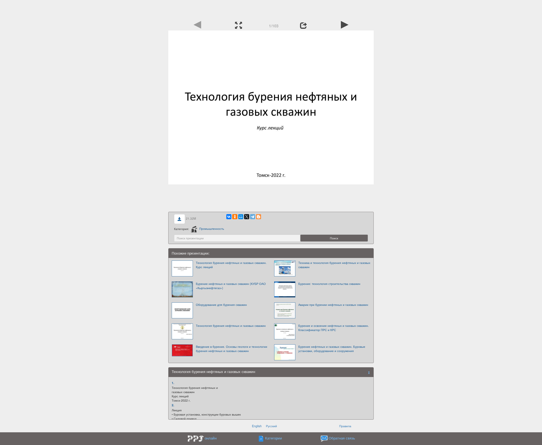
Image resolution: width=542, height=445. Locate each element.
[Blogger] (258, 216)
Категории (273, 438)
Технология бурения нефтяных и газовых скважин (231, 325)
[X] (246, 216)
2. (173, 405)
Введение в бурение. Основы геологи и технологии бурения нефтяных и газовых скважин (231, 348)
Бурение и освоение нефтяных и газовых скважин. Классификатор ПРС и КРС (333, 327)
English (257, 426)
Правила (345, 426)
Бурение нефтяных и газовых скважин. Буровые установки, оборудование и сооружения (331, 348)
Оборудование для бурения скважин (221, 304)
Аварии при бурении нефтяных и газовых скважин (333, 304)
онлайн (211, 438)
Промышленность (211, 228)
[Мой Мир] (240, 216)
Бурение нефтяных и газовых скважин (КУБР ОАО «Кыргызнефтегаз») (231, 285)
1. (173, 383)
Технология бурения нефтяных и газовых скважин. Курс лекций (231, 265)
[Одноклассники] (234, 216)
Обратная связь (342, 438)
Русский (271, 426)
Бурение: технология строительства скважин (329, 283)
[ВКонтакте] (228, 216)
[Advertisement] (271, 9)
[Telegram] (252, 216)
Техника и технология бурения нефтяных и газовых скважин (334, 265)
